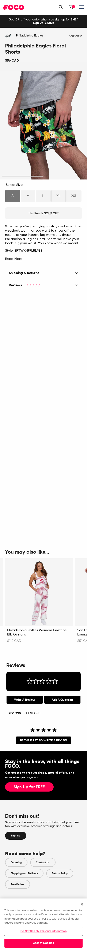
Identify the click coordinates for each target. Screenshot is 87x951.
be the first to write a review (43, 740)
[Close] (82, 904)
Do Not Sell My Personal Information (43, 931)
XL (58, 196)
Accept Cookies (43, 943)
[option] (43, 21)
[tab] (24, 700)
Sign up (15, 835)
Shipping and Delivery (24, 873)
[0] (71, 7)
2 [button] (64, 176)
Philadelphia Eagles (29, 35)
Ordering (16, 862)
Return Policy (60, 873)
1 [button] (23, 176)
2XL (74, 196)
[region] (43, 924)
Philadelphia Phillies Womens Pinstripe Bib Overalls (37, 632)
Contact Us (43, 862)
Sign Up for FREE (29, 787)
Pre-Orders (17, 884)
